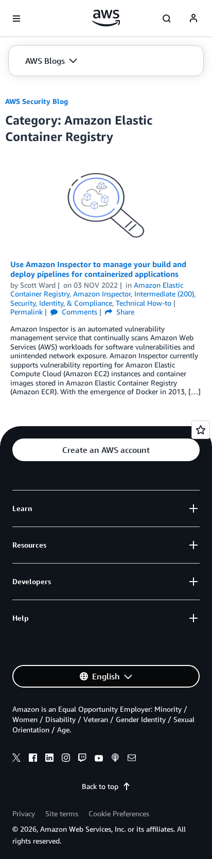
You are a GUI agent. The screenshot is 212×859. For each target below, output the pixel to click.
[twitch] (82, 759)
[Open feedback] (200, 429)
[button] (51, 60)
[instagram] (66, 759)
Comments (78, 311)
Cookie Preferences (119, 813)
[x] (16, 759)
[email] (132, 759)
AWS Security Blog (36, 101)
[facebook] (33, 759)
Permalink (26, 311)
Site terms (61, 813)
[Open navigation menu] (16, 18)
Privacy (23, 813)
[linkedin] (49, 759)
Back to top (100, 786)
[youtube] (99, 759)
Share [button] (124, 311)
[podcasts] (115, 759)
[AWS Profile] (193, 18)
